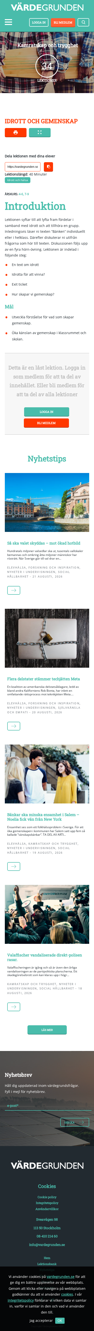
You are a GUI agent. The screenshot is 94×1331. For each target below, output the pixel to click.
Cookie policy (47, 1197)
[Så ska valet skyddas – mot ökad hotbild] (47, 503)
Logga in (39, 22)
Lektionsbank (47, 1264)
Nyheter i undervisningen (31, 572)
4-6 (21, 194)
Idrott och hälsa (17, 180)
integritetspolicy (21, 1300)
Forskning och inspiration (54, 567)
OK (60, 1321)
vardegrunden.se (60, 1276)
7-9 (27, 194)
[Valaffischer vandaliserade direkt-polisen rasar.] (47, 915)
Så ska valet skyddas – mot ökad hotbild (43, 542)
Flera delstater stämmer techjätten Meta (43, 678)
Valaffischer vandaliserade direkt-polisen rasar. (44, 957)
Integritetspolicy (47, 1203)
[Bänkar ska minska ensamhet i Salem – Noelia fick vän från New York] (47, 775)
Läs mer (47, 1030)
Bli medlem (63, 22)
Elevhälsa (16, 567)
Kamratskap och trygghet (53, 843)
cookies (67, 1294)
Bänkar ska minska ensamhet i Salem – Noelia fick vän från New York (43, 817)
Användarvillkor (47, 1209)
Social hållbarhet (57, 988)
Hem (47, 1258)
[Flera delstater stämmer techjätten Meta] (47, 639)
